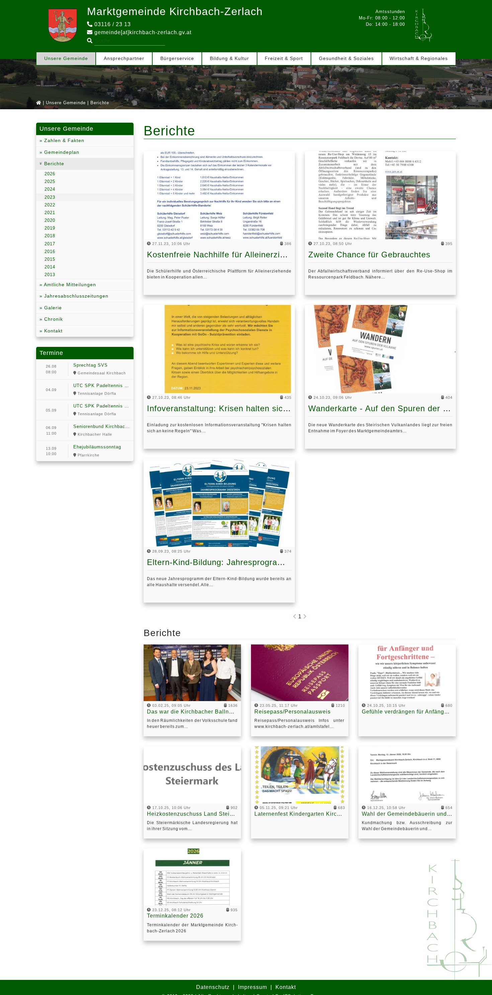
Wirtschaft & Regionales (419, 58)
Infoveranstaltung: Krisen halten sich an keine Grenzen (252, 408)
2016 (50, 251)
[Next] (305, 616)
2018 (50, 235)
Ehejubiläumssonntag (97, 446)
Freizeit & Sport (284, 58)
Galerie (52, 307)
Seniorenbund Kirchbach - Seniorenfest (117, 426)
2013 (50, 274)
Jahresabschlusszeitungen (75, 296)
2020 (50, 220)
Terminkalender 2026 (175, 916)
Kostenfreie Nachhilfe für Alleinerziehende (227, 254)
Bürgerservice (177, 58)
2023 (50, 197)
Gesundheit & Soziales (346, 58)
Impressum (252, 987)
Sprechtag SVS (90, 365)
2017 (50, 243)
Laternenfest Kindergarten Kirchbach (303, 814)
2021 (50, 212)
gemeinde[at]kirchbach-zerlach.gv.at (142, 32)
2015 (50, 259)
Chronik (53, 319)
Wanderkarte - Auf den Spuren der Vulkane (390, 408)
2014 (50, 266)
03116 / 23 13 (112, 24)
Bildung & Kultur (229, 58)
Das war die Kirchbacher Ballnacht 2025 (201, 711)
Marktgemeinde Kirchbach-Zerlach (175, 11)
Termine (51, 353)
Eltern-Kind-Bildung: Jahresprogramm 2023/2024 (240, 562)
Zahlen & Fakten (63, 140)
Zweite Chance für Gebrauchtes (369, 254)
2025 (50, 181)
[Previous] (295, 616)
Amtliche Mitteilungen (69, 284)
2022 (50, 204)
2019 (50, 228)
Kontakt (53, 330)
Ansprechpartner (124, 58)
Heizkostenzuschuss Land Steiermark (197, 814)
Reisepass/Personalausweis (292, 711)
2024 (50, 189)
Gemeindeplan (61, 152)
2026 (50, 173)
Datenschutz (213, 987)
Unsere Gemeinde (66, 58)
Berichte (53, 163)
